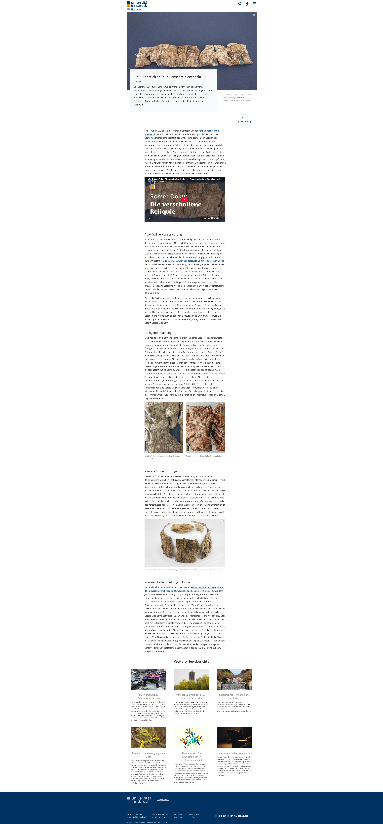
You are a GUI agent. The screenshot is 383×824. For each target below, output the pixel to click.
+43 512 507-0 (163, 814)
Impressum (178, 814)
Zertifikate (192, 817)
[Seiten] (254, 3)
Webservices (142, 822)
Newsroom (136, 9)
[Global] (247, 4)
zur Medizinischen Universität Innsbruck (156, 822)
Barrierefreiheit (194, 814)
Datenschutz (178, 817)
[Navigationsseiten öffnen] (128, 9)
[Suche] (240, 3)
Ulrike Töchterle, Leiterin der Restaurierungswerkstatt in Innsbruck (191, 260)
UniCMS (136, 822)
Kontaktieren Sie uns (159, 817)
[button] (239, 121)
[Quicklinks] (247, 3)
